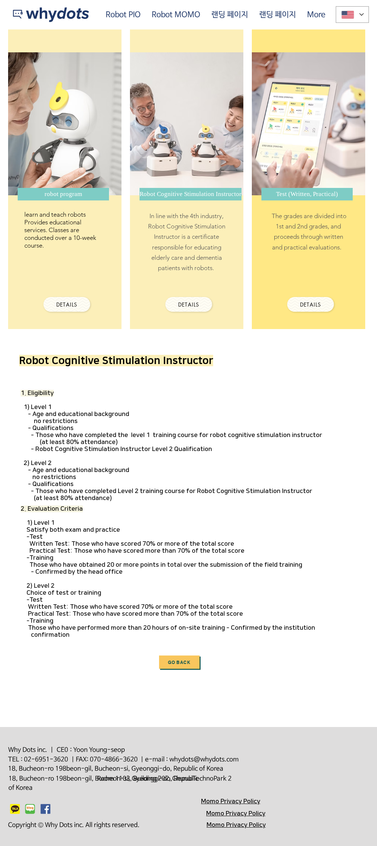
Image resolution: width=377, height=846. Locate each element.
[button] (63, 194)
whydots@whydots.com (204, 759)
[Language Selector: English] (352, 14)
